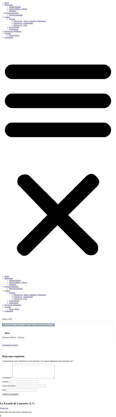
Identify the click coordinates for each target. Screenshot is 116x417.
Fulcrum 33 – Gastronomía (23, 23)
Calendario (6, 345)
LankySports (13, 29)
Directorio (12, 11)
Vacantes (8, 33)
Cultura (7, 17)
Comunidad (9, 37)
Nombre (5, 382)
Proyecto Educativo (12, 13)
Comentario (7, 378)
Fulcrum (12, 19)
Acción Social (14, 27)
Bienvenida (9, 5)
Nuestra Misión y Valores (18, 9)
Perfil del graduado (16, 15)
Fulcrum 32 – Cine (20, 25)
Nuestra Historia (15, 7)
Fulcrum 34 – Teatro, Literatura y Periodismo (30, 21)
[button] (58, 157)
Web (4, 390)
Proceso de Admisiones (13, 31)
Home (7, 3)
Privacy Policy (14, 35)
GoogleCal (14, 345)
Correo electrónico (9, 386)
